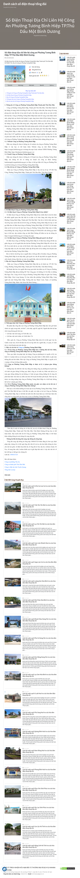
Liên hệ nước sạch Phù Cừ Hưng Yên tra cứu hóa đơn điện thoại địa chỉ (39, 639)
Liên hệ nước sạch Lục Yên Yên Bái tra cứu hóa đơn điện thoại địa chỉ (38, 525)
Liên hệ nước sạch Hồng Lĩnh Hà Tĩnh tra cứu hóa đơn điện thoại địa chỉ (38, 846)
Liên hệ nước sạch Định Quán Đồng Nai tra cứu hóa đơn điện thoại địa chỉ (71, 124)
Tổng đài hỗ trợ (36, 70)
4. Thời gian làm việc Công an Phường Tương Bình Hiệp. (19, 99)
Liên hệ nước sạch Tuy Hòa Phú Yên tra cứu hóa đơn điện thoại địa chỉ (71, 264)
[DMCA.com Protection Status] (68, 868)
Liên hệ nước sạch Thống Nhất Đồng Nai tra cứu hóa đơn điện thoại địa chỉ (71, 172)
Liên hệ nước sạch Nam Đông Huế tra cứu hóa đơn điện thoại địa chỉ (38, 751)
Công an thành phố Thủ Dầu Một (15, 464)
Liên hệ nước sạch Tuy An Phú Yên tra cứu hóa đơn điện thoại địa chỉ (71, 322)
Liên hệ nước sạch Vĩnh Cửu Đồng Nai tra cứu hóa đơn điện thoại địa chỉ (71, 156)
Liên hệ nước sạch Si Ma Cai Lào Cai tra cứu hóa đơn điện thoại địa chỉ (39, 487)
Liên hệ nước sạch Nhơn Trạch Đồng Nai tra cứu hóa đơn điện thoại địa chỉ (71, 249)
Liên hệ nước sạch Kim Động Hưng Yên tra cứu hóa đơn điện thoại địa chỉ (38, 658)
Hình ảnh (31, 85)
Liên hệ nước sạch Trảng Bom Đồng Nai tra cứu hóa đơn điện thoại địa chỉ (71, 140)
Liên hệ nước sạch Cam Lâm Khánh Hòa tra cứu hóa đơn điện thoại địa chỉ (39, 544)
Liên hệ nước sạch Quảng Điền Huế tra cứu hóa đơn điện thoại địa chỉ (39, 732)
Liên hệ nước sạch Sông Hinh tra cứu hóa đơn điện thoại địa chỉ (71, 349)
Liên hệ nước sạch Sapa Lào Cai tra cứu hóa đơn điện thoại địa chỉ (39, 563)
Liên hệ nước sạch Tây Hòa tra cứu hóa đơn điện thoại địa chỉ (71, 336)
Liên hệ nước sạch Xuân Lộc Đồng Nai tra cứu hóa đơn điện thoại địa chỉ (71, 188)
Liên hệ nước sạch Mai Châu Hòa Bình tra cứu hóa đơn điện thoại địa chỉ (38, 601)
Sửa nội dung (35, 67)
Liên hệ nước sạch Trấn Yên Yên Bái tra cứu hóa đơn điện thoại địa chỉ (39, 506)
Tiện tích (10, 85)
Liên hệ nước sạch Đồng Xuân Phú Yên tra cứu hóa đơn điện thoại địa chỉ (71, 308)
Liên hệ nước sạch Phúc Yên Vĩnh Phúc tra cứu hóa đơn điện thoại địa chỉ (38, 789)
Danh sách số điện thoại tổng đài (24, 4)
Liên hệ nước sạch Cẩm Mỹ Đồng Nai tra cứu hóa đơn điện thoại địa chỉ (71, 218)
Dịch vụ (52, 85)
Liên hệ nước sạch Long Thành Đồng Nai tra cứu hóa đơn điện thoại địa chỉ (71, 203)
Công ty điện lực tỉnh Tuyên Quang (15, 467)
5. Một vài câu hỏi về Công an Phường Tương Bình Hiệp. (19, 101)
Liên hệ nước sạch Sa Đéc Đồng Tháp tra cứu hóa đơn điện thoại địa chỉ (71, 61)
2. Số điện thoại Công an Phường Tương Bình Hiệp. (18, 95)
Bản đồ (42, 85)
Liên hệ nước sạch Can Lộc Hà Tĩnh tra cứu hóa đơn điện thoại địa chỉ (39, 827)
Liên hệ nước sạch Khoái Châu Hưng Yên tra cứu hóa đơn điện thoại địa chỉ (39, 620)
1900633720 (14, 454)
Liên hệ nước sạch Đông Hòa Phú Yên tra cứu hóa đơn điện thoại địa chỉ (71, 278)
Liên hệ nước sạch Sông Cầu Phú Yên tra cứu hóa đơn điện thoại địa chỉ (71, 292)
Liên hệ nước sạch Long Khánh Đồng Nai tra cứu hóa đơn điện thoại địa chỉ (71, 233)
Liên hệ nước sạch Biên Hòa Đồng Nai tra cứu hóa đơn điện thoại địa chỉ (71, 108)
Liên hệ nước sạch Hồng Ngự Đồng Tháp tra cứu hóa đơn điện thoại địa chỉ (71, 92)
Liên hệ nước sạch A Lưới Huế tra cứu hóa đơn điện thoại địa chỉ (38, 694)
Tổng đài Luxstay (10, 470)
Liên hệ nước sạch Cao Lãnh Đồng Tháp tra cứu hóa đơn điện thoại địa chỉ (71, 77)
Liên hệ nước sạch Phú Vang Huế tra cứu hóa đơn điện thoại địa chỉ (38, 713)
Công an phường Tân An (12, 462)
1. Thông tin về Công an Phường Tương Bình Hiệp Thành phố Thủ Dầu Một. (24, 93)
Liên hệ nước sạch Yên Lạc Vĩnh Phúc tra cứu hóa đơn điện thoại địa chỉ (38, 808)
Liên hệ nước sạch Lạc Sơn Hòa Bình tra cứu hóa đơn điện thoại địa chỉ (39, 675)
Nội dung (20, 85)
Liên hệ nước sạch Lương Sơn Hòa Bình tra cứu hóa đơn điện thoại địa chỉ (39, 582)
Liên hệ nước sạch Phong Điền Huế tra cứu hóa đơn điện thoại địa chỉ (39, 770)
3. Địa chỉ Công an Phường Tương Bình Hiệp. (16, 97)
